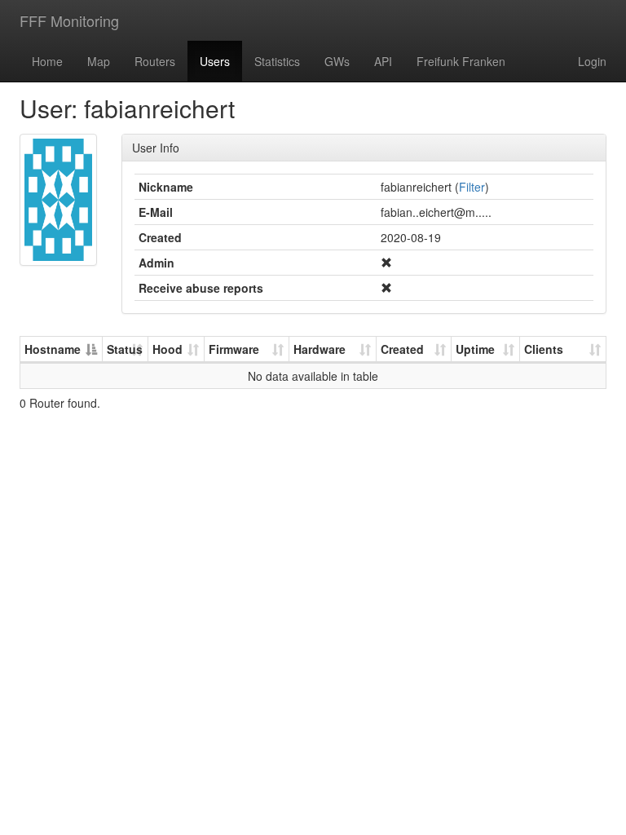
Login (592, 61)
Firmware (234, 349)
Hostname (52, 349)
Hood (167, 349)
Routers (154, 61)
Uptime (475, 349)
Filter (472, 187)
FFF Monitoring (69, 20)
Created (402, 349)
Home (47, 61)
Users (215, 61)
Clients (543, 349)
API (383, 61)
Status (125, 349)
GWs (337, 61)
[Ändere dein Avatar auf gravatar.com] (58, 200)
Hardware (319, 349)
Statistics (277, 61)
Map (98, 61)
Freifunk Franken (461, 61)
